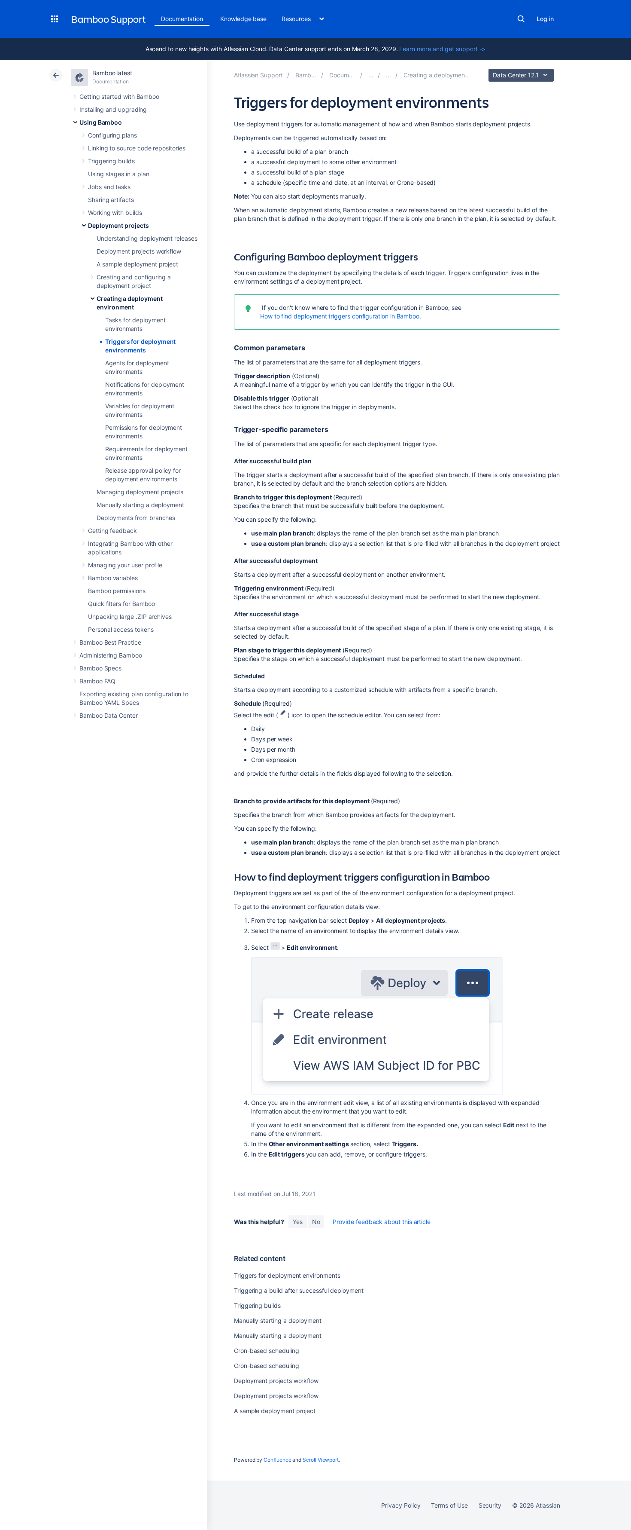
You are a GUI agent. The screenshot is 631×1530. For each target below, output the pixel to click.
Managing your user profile (125, 565)
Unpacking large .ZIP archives (130, 616)
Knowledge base (243, 18)
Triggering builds (111, 161)
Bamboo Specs (100, 668)
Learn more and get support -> (442, 48)
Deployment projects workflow (139, 251)
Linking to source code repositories (136, 148)
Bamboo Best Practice (110, 642)
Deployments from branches (136, 517)
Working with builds (115, 212)
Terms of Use (449, 1505)
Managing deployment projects (140, 492)
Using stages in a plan (118, 173)
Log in (545, 18)
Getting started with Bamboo (119, 96)
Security (490, 1505)
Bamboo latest (112, 72)
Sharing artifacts (111, 199)
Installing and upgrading (113, 109)
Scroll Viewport (321, 1460)
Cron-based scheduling (266, 1350)
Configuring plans (112, 135)
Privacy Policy (400, 1505)
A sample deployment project (137, 264)
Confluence (277, 1460)
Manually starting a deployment (140, 504)
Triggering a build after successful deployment (299, 1290)
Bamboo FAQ (97, 681)
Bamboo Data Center (108, 715)
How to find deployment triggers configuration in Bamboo (339, 316)
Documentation (182, 18)
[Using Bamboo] (370, 75)
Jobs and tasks (109, 186)
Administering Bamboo (110, 655)
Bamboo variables (113, 577)
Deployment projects (118, 225)
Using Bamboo (100, 122)
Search (521, 19)
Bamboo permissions (117, 590)
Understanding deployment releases (147, 238)
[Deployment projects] (388, 75)
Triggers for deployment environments (287, 1275)
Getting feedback (112, 530)
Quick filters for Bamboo (121, 603)
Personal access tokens (120, 629)
